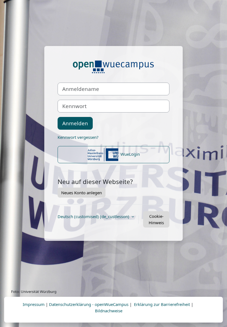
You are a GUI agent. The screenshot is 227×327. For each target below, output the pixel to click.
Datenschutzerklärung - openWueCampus (88, 304)
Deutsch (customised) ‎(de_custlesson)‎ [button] (94, 216)
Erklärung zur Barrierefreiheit (162, 304)
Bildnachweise (108, 310)
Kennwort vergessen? (78, 137)
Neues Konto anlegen (81, 192)
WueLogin (129, 154)
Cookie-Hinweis (156, 219)
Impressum (34, 304)
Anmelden (75, 123)
